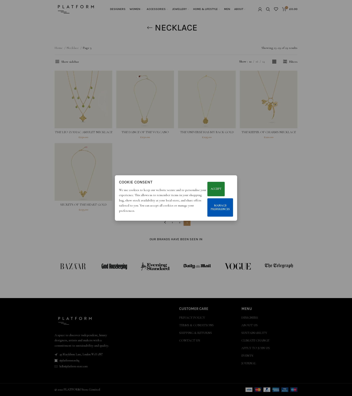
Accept (216, 189)
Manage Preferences (220, 207)
